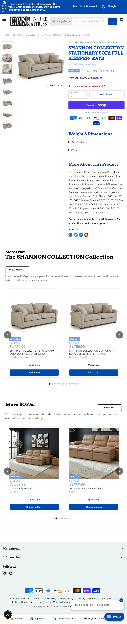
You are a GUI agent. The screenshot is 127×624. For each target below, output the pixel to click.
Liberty (13, 492)
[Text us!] (114, 617)
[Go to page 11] (77, 384)
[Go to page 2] (52, 384)
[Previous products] (7, 334)
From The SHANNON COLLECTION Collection (93, 42)
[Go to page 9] (72, 384)
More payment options (96, 112)
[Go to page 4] (58, 384)
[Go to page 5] (61, 384)
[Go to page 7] (66, 384)
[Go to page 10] (75, 384)
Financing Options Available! (88, 86)
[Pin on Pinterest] (86, 235)
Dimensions (77, 142)
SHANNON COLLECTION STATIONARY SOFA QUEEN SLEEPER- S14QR (32, 352)
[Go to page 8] (69, 384)
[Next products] (119, 334)
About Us (24, 598)
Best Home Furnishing (84, 64)
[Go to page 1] (49, 384)
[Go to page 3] (55, 384)
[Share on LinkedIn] (81, 235)
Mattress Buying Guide (23, 602)
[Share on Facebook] (70, 235)
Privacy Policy (66, 598)
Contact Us (38, 598)
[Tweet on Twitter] (76, 235)
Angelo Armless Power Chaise (86, 488)
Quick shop (34, 364)
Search (13, 598)
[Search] (112, 21)
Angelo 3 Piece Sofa (21, 488)
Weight (75, 150)
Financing (51, 598)
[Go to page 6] (63, 384)
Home (5, 34)
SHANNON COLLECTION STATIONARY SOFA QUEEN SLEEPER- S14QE (91, 352)
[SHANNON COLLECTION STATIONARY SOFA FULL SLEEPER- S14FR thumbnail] (7, 46)
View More (15, 269)
